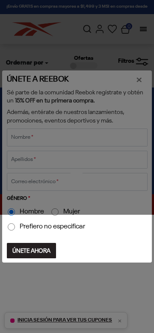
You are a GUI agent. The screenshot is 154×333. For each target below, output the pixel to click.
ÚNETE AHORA (31, 251)
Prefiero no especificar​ (52, 226)
